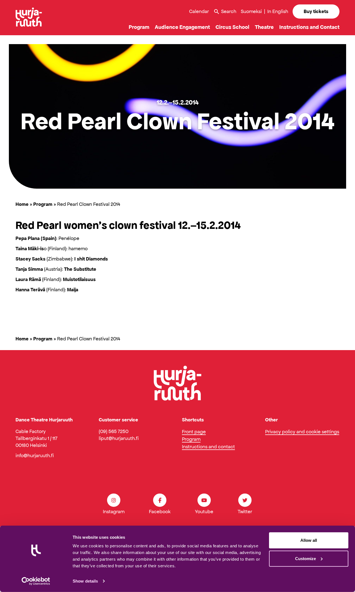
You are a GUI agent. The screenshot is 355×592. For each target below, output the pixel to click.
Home (22, 204)
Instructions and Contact (309, 27)
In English (277, 11)
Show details (85, 581)
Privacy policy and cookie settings (302, 431)
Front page (194, 431)
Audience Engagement (182, 27)
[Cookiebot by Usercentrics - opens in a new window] (36, 581)
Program (139, 27)
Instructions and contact (208, 446)
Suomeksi (251, 11)
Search (224, 11)
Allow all (308, 540)
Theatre (264, 27)
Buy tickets (316, 11)
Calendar (199, 11)
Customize (305, 558)
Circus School (232, 27)
